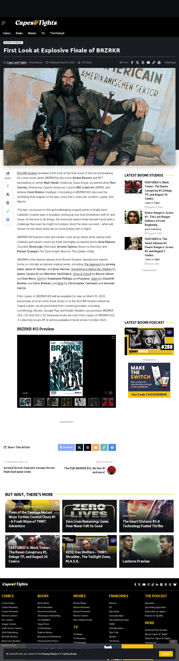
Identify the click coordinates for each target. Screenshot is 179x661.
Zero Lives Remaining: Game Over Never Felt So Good (87, 523)
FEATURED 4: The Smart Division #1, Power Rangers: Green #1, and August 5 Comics (159, 247)
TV (75, 627)
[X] (139, 584)
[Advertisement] (89, 8)
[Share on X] (137, 62)
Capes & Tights (152, 202)
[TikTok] (153, 584)
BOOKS (43, 596)
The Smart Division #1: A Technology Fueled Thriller (143, 523)
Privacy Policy (49, 653)
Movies (79, 596)
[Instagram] (148, 584)
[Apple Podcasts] (166, 584)
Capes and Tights (17, 62)
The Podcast (73, 547)
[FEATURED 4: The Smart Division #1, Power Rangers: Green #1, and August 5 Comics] (133, 243)
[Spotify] (161, 584)
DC (124, 556)
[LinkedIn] (157, 584)
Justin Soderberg (153, 229)
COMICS (8, 596)
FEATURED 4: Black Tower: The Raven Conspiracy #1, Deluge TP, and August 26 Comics (158, 190)
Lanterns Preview (136, 561)
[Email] (148, 62)
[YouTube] (144, 584)
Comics (13, 542)
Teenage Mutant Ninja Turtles (26, 507)
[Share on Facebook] (132, 62)
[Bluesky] (174, 584)
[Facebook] (135, 584)
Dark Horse (129, 516)
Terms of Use (69, 653)
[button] (166, 654)
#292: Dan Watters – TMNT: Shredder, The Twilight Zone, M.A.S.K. (88, 556)
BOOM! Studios (13, 43)
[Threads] (170, 584)
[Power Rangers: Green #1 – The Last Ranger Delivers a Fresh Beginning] (133, 217)
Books (69, 516)
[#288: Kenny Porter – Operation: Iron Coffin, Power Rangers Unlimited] (149, 341)
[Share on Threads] (142, 62)
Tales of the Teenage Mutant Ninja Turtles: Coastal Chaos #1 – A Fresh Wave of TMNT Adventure (32, 519)
